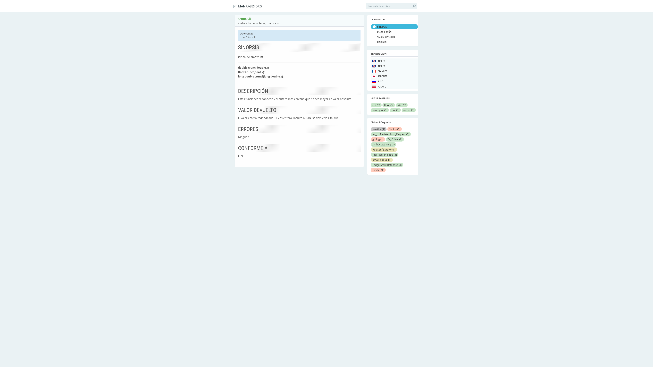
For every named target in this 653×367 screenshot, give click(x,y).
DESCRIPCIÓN (384, 31)
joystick (378, 129)
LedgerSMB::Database (386, 165)
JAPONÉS (382, 76)
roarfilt (378, 170)
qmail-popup (381, 159)
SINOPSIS (382, 26)
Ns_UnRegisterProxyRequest (390, 134)
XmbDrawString (383, 144)
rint (395, 110)
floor (388, 105)
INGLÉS (381, 61)
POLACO (382, 86)
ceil (376, 105)
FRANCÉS (382, 71)
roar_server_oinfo (384, 154)
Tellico (394, 129)
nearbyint (379, 110)
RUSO (380, 81)
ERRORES (382, 42)
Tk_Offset (395, 139)
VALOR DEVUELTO (386, 37)
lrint (402, 105)
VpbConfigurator (383, 149)
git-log (377, 139)
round (408, 110)
